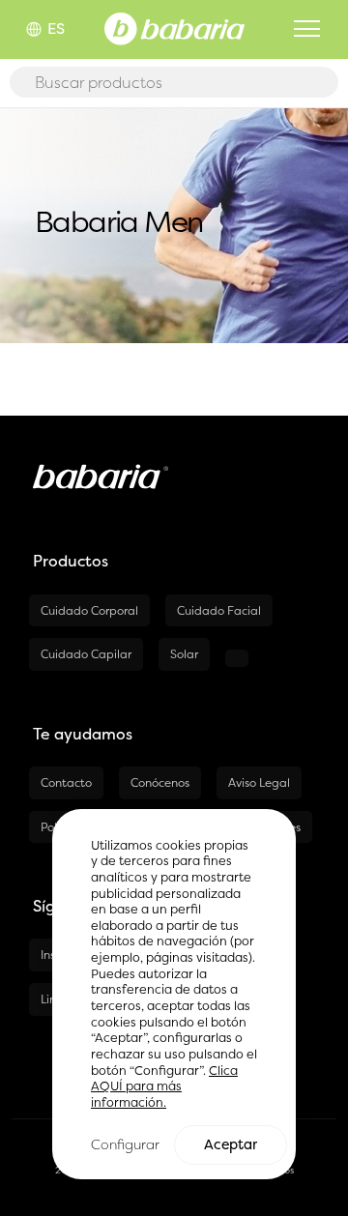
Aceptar (230, 1144)
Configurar (125, 1144)
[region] (174, 994)
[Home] (174, 27)
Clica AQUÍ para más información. (164, 1086)
